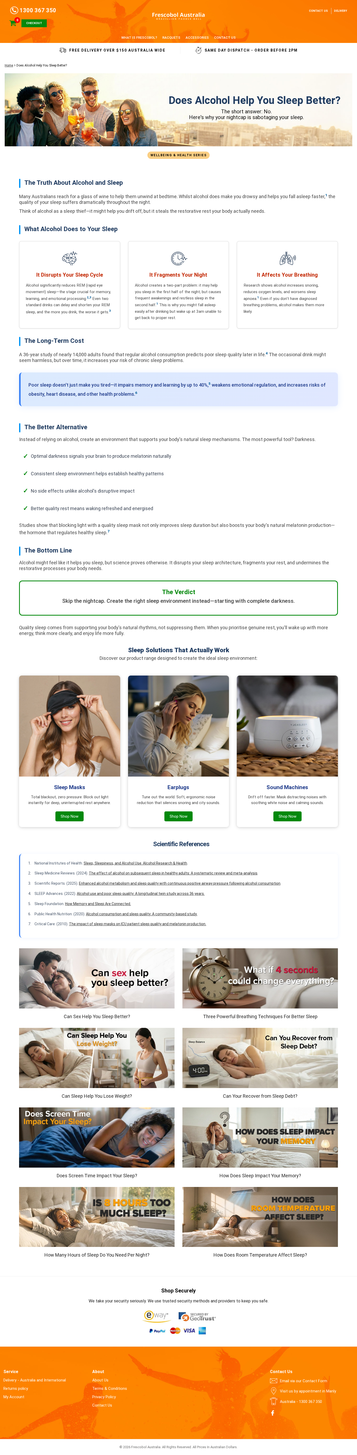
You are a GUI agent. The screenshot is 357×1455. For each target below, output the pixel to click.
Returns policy (15, 1388)
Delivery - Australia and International (34, 1380)
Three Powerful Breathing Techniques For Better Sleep (260, 1016)
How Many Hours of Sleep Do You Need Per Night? (96, 1255)
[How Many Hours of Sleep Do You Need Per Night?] (97, 1217)
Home (9, 65)
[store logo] (178, 16)
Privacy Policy (104, 1397)
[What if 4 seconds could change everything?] (260, 978)
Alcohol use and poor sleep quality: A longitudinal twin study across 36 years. (141, 893)
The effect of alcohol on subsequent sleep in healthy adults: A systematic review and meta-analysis (173, 873)
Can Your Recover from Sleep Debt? (260, 1096)
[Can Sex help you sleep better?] (97, 978)
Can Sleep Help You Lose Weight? (97, 1096)
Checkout (34, 23)
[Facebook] (272, 1413)
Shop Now (69, 816)
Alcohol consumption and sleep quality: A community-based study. (141, 914)
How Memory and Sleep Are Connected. (98, 904)
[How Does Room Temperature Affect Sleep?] (260, 1217)
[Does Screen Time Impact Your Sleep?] (97, 1137)
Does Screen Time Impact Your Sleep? (97, 1175)
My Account (13, 1397)
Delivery (340, 11)
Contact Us (318, 11)
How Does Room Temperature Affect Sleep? (260, 1255)
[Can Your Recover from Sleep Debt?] (260, 1058)
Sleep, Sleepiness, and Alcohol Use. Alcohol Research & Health (135, 863)
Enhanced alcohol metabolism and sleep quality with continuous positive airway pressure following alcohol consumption (179, 883)
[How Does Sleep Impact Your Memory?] (260, 1137)
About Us (100, 1380)
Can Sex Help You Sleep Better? (97, 1016)
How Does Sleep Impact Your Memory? (260, 1175)
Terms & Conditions (109, 1388)
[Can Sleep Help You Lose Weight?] (97, 1058)
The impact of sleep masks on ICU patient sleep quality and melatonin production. (137, 924)
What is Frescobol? (139, 38)
